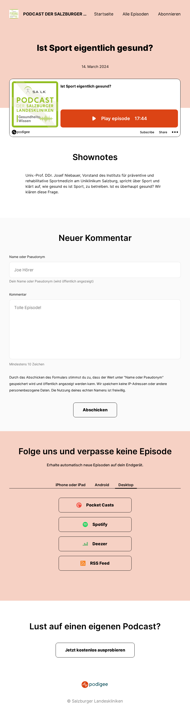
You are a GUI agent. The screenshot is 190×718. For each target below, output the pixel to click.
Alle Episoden (136, 14)
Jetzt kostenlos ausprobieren (95, 650)
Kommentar (17, 294)
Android (102, 484)
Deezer (99, 543)
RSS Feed (100, 563)
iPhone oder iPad (71, 484)
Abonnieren (169, 14)
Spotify (100, 524)
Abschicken (95, 409)
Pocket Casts (100, 505)
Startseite (103, 14)
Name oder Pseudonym (27, 257)
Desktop (125, 484)
